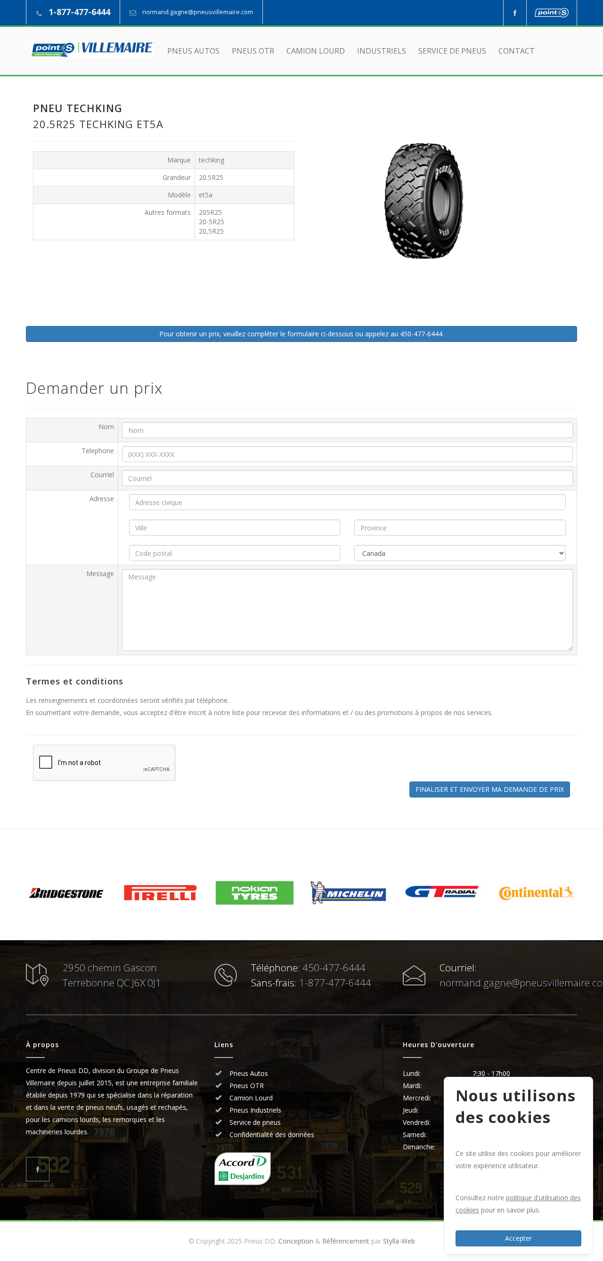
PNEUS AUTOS (193, 51)
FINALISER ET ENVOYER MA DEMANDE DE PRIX (490, 789)
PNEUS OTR (253, 51)
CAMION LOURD (315, 51)
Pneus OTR (246, 1085)
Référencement (345, 1241)
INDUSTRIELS (381, 51)
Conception (295, 1241)
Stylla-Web (399, 1241)
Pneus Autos (248, 1073)
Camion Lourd (250, 1097)
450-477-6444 (334, 967)
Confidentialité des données (271, 1134)
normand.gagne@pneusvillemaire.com (197, 12)
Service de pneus (254, 1122)
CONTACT (516, 51)
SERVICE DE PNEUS (452, 51)
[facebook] (515, 12)
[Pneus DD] (92, 50)
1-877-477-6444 (79, 11)
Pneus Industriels (254, 1110)
